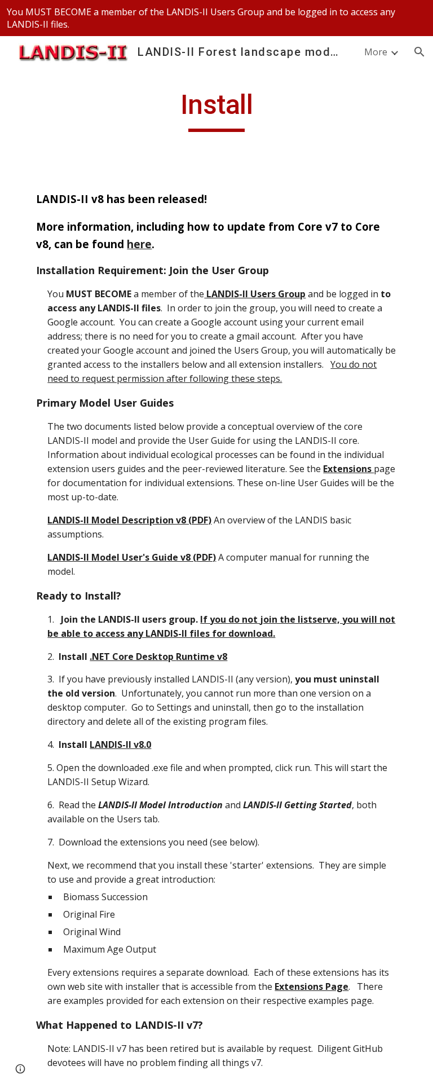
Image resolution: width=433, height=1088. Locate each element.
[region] (216, 18)
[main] (216, 109)
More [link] (375, 52)
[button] (419, 51)
